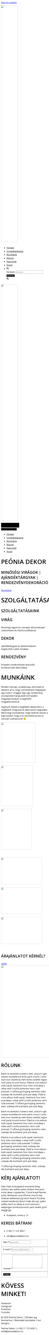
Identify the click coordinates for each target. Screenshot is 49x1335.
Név (6, 1242)
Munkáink (12, 254)
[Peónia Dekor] (9, 241)
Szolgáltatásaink (15, 251)
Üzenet (7, 1268)
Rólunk (10, 258)
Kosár (10, 265)
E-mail (7, 1249)
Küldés (7, 1274)
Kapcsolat (11, 261)
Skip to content (9, 2)
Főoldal (10, 247)
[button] (6, 590)
